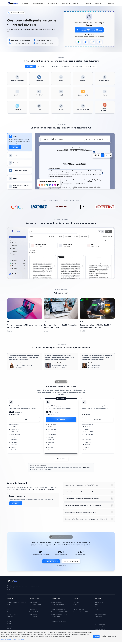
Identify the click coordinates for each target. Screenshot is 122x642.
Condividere (78, 66)
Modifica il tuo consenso (108, 636)
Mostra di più (61, 458)
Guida (96, 609)
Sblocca (75, 604)
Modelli (9, 624)
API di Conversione (100, 624)
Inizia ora (15, 147)
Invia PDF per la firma (78, 609)
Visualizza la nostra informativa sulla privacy (12, 639)
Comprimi (10, 616)
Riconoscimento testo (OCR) (80, 611)
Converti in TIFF (33, 614)
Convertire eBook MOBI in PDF (59, 619)
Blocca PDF (76, 602)
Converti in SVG (33, 616)
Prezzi (96, 604)
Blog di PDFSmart (99, 607)
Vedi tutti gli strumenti (71, 561)
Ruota (8, 604)
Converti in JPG (33, 609)
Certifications (98, 616)
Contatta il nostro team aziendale (42, 489)
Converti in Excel (33, 607)
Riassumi (9, 626)
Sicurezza (66, 66)
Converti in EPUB (33, 619)
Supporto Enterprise (100, 629)
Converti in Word (33, 602)
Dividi (8, 611)
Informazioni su (99, 602)
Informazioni (87, 3)
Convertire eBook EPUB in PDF (59, 621)
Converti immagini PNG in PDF (59, 611)
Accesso (111, 3)
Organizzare (91, 66)
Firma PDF (75, 607)
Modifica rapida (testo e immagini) (16, 602)
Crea (8, 619)
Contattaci (98, 3)
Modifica (43, 66)
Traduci (9, 628)
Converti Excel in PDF (56, 607)
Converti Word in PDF (57, 602)
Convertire (55, 66)
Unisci (8, 607)
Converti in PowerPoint (35, 604)
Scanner (9, 621)
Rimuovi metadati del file (13, 614)
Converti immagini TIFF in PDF (59, 614)
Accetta (96, 636)
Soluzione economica (100, 614)
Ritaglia (9, 609)
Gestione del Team (100, 627)
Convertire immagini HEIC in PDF (60, 616)
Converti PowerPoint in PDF (58, 604)
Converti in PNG (33, 611)
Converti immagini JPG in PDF (59, 609)
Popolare (31, 66)
